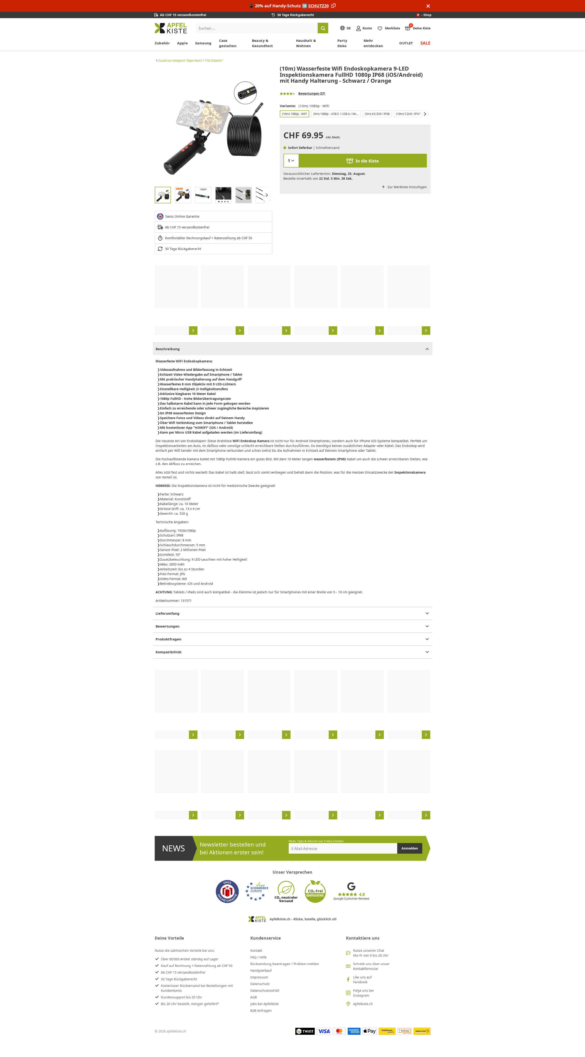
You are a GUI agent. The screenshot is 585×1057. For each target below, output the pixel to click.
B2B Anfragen (261, 1010)
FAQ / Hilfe (258, 957)
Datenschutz (260, 984)
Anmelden (410, 848)
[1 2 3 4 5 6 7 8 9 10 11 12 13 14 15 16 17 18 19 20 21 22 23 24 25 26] (291, 161)
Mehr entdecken (373, 43)
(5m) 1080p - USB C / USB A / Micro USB (336, 114)
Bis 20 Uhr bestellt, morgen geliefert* (190, 1004)
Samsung (203, 43)
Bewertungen (168, 626)
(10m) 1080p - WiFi (294, 114)
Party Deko (342, 43)
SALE (425, 43)
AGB (253, 997)
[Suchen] (323, 28)
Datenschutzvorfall (264, 990)
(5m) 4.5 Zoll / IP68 (377, 114)
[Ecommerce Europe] (256, 891)
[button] (159, 124)
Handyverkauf (261, 970)
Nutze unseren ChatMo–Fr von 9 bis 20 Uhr (370, 953)
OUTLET (406, 43)
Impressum (259, 977)
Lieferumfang (168, 613)
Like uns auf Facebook (362, 979)
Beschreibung (168, 349)
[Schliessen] (428, 5)
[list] (213, 124)
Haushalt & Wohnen (306, 43)
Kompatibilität (169, 652)
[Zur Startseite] (171, 28)
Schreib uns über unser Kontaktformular (371, 966)
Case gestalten (228, 43)
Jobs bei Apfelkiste (264, 1004)
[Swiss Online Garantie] (227, 891)
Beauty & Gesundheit (262, 43)
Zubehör (162, 43)
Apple (182, 43)
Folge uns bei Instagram (363, 992)
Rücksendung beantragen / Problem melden (284, 964)
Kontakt (256, 950)
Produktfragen (168, 639)
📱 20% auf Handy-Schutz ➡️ (289, 6)
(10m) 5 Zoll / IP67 (408, 114)
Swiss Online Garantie (182, 216)
